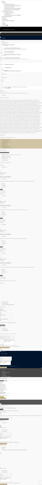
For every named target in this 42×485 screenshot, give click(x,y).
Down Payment (3, 310)
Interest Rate (2, 315)
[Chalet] (6, 391)
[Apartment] (6, 388)
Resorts (4, 2)
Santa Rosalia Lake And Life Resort (12, 8)
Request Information (4, 347)
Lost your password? (12, 408)
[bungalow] (6, 390)
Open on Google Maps (4, 152)
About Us (4, 17)
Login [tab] (3, 400)
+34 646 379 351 (5, 330)
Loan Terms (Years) (4, 319)
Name (1, 336)
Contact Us (4, 19)
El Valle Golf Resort (9, 6)
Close (5, 380)
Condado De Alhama (9, 12)
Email (25, 49)
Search (1, 396)
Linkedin (22, 49)
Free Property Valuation (8, 20)
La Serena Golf (7, 13)
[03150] (9, 383)
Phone (1, 337)
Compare (2, 380)
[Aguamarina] (9, 385)
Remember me (4, 408)
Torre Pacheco (5, 42)
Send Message (3, 367)
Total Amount (2, 306)
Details (1, 189)
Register (4, 23)
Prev (1, 348)
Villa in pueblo (5, 176)
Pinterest (9, 49)
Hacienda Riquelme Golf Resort (11, 9)
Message (2, 344)
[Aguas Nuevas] (9, 386)
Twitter (18, 49)
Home (3, 1)
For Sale (1, 57)
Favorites (4, 25)
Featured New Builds (7, 10)
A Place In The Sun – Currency (8, 29)
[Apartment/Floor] (6, 389)
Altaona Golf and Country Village (12, 5)
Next (1, 350)
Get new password (4, 419)
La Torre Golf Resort (9, 4)
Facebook (14, 49)
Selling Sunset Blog (7, 16)
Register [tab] (4, 401)
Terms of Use (16, 346)
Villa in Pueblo (5, 234)
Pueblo (3, 44)
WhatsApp (4, 49)
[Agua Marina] (9, 384)
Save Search (3, 398)
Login (3, 22)
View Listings (2, 325)
